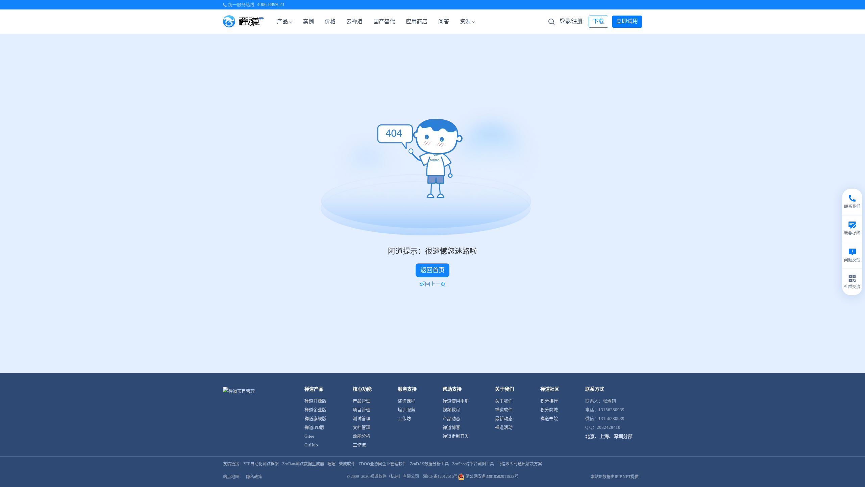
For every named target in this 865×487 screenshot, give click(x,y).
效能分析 (361, 436)
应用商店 (416, 21)
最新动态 (504, 418)
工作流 (359, 444)
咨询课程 (406, 400)
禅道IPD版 (314, 427)
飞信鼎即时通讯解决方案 (519, 464)
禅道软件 (504, 409)
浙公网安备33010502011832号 (491, 476)
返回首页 (432, 270)
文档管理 (361, 427)
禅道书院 (549, 418)
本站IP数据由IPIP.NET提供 (615, 476)
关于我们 (504, 400)
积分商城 (549, 409)
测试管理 (361, 418)
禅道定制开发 (456, 436)
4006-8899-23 (270, 4)
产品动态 (451, 418)
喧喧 (331, 464)
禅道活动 (504, 427)
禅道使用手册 (456, 400)
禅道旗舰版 (315, 418)
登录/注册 (571, 21)
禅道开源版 (315, 400)
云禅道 (354, 21)
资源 (465, 21)
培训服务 (406, 409)
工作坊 (404, 418)
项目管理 (361, 409)
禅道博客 (451, 427)
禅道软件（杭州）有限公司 (394, 476)
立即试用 (627, 21)
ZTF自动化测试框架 (261, 464)
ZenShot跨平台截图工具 (473, 464)
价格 (330, 21)
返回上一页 (432, 284)
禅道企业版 (315, 409)
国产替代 (384, 21)
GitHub (311, 444)
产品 (282, 21)
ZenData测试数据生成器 (303, 464)
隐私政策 (254, 476)
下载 (598, 21)
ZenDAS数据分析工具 (429, 464)
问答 (443, 21)
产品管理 (361, 400)
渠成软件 (347, 464)
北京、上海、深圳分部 (609, 436)
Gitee (309, 436)
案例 (308, 21)
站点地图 (231, 476)
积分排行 (549, 400)
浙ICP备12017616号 (440, 476)
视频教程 (451, 409)
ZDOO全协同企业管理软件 (382, 464)
